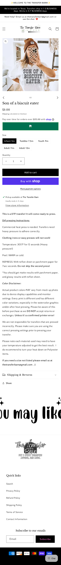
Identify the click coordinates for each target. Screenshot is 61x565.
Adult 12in (24, 148)
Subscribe (45, 539)
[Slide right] (57, 97)
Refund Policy (13, 497)
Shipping (5, 114)
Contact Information (16, 519)
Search (9, 483)
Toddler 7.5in (26, 141)
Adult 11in (9, 148)
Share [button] (9, 383)
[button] (3, 29)
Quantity (6, 155)
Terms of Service (14, 512)
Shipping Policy (14, 505)
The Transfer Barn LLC (19, 559)
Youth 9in (43, 141)
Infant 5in (9, 141)
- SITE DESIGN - (34, 559)
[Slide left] (3, 97)
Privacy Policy (13, 490)
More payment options (30, 188)
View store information (17, 205)
